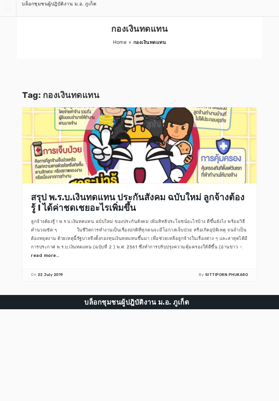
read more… (45, 255)
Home (120, 42)
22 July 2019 (50, 275)
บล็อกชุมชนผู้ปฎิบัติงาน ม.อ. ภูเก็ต (59, 3)
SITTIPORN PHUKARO (226, 275)
